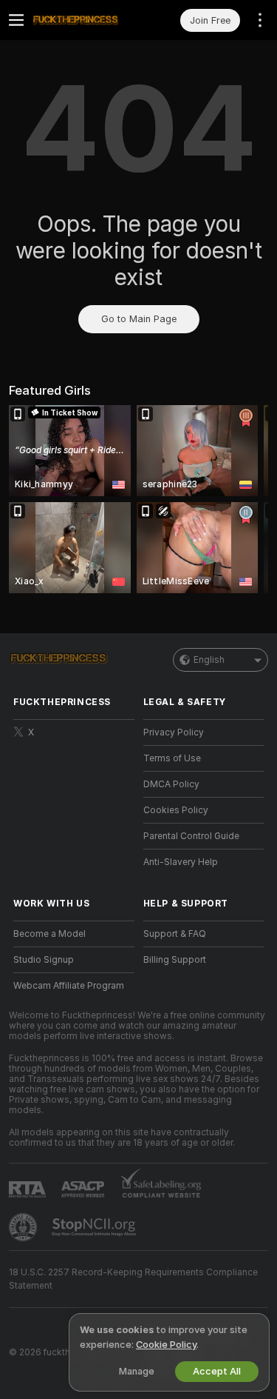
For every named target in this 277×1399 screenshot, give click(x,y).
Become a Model (49, 934)
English (209, 660)
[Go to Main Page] (86, 20)
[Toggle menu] (16, 20)
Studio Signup (43, 960)
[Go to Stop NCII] (95, 1227)
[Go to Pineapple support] (24, 1227)
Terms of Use (172, 758)
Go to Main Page (139, 318)
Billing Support (174, 960)
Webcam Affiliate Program (68, 986)
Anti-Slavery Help (180, 862)
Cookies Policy (175, 810)
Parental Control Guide (191, 836)
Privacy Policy (173, 732)
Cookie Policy (166, 1344)
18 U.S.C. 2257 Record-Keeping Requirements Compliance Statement (133, 1279)
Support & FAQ (174, 934)
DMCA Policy (171, 784)
